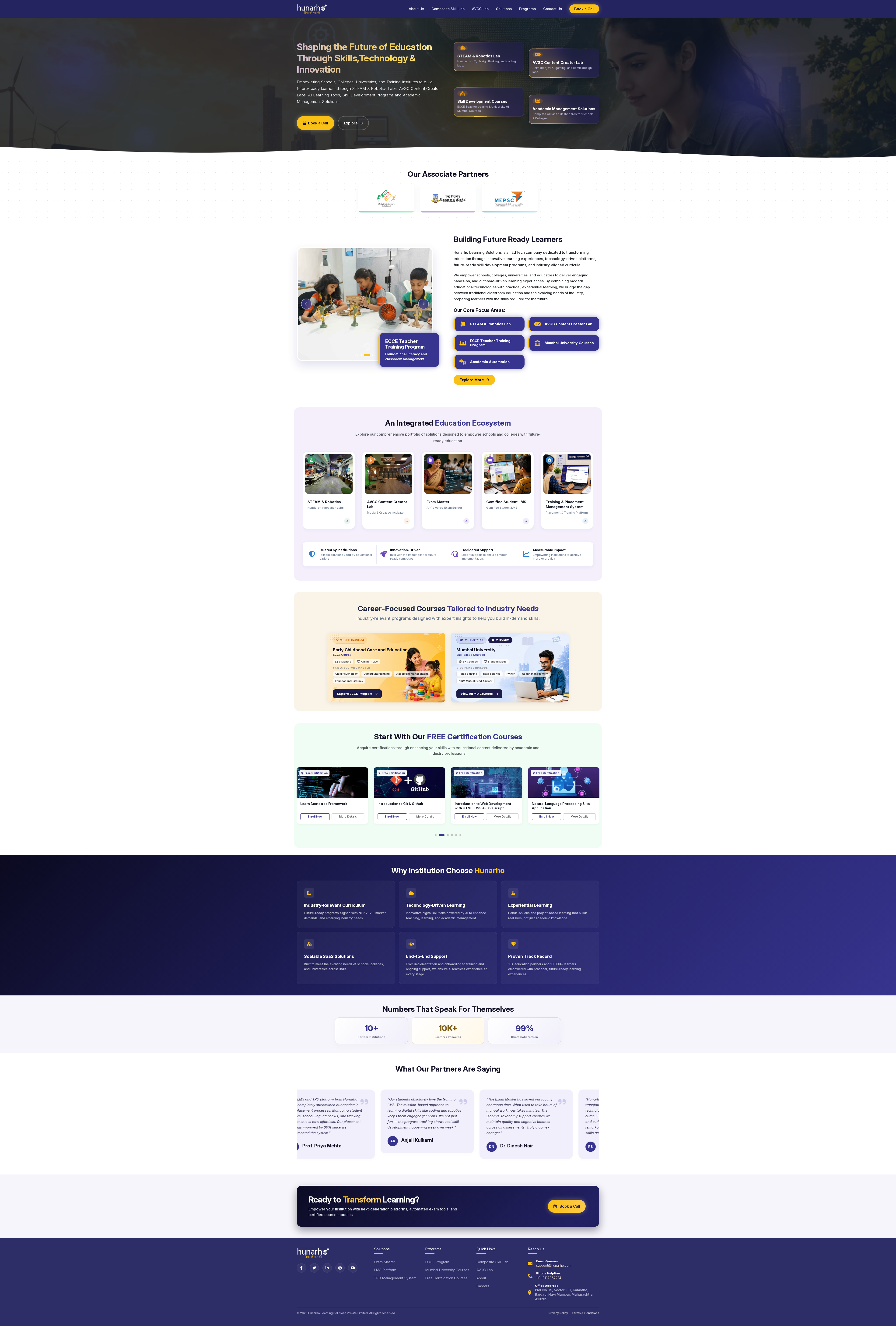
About (481, 1278)
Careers (482, 1286)
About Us (416, 9)
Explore (351, 123)
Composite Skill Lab (448, 9)
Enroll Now (315, 816)
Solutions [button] (504, 9)
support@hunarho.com (553, 1265)
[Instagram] (340, 1268)
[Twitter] (314, 1268)
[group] (329, 490)
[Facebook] (301, 1268)
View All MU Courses (477, 693)
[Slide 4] (371, 355)
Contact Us (552, 9)
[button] (436, 835)
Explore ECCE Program (355, 693)
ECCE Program (437, 1262)
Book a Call (584, 9)
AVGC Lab (480, 9)
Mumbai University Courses (447, 1270)
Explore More (472, 379)
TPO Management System (395, 1278)
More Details (348, 816)
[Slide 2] (363, 355)
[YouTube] (352, 1268)
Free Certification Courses (446, 1278)
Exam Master (384, 1262)
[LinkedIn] (327, 1268)
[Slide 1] (358, 355)
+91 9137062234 (548, 1278)
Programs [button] (527, 9)
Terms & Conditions (585, 1313)
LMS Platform (385, 1270)
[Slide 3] (367, 355)
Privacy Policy (558, 1313)
